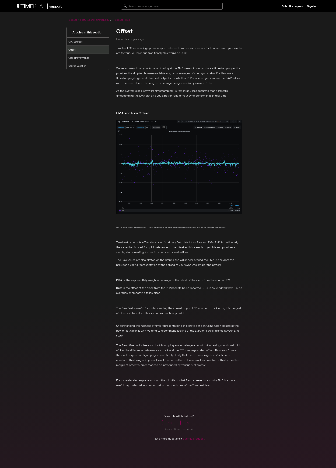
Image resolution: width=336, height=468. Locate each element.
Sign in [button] (311, 6)
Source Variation (77, 65)
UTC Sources (75, 41)
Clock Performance (78, 57)
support (55, 6)
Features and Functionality (94, 19)
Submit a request (293, 6)
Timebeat (71, 19)
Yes (170, 422)
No (188, 422)
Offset (71, 49)
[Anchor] (151, 113)
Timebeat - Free (121, 19)
